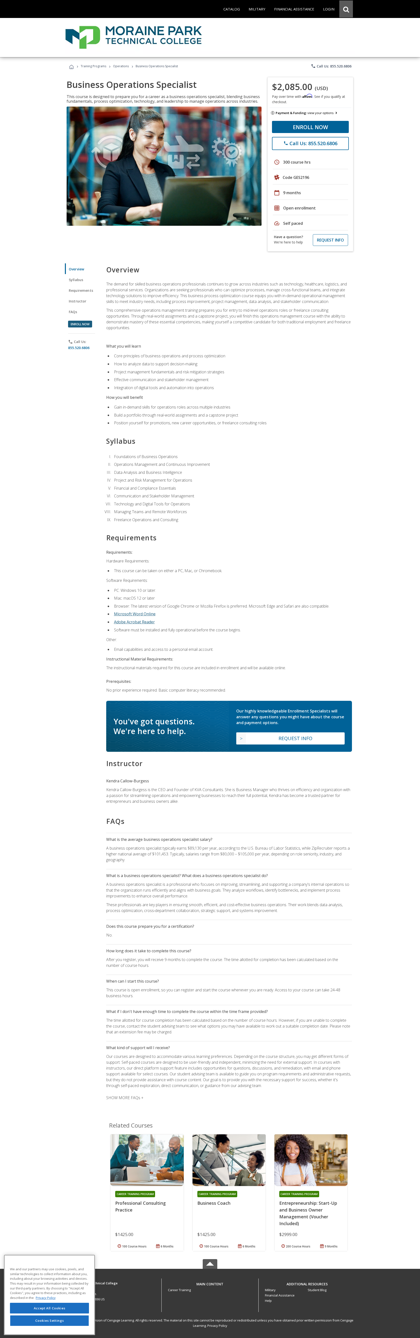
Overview (76, 269)
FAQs (73, 311)
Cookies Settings (49, 1320)
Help (268, 1300)
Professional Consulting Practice (140, 1206)
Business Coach (213, 1203)
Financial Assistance (280, 1295)
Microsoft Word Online (135, 614)
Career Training (179, 1290)
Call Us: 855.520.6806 (331, 66)
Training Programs (93, 66)
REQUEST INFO (330, 240)
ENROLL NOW (310, 127)
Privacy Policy (217, 1325)
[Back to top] (210, 1283)
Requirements (81, 290)
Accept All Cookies (49, 1308)
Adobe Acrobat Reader (134, 622)
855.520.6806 (78, 347)
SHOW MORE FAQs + (124, 1097)
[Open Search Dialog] (346, 8)
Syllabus (76, 279)
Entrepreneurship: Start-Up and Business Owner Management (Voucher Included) (308, 1213)
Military (270, 1290)
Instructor (78, 301)
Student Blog (317, 1290)
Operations (121, 66)
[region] (49, 1295)
